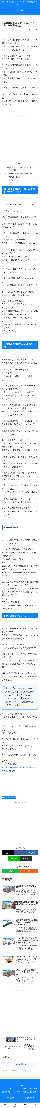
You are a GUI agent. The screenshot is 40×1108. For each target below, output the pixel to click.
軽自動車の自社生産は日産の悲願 (19, 173)
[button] (26, 858)
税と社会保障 (29, 1098)
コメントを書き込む (20, 1064)
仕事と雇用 (10, 1098)
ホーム (10, 1088)
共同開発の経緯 (14, 177)
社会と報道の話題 (9, 798)
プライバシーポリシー (29, 1088)
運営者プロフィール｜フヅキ (10, 1093)
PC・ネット (20, 1101)
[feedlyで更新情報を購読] (11, 871)
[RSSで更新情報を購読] (29, 871)
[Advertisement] (20, 137)
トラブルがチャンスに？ (16, 180)
